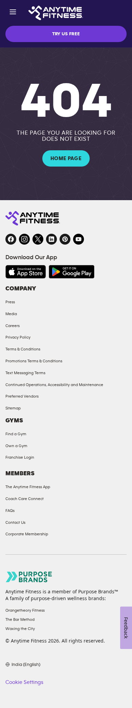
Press (10, 302)
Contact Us (15, 522)
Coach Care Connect (24, 499)
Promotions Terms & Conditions (33, 361)
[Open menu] (12, 13)
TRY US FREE (66, 34)
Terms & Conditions (22, 349)
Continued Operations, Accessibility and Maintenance (54, 385)
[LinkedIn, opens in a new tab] (51, 239)
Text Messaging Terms (25, 373)
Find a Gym (15, 434)
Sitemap (13, 408)
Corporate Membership (26, 534)
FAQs (10, 511)
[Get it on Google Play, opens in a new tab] (71, 272)
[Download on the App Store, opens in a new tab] (25, 272)
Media (11, 314)
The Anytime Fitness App (27, 487)
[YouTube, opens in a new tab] (78, 239)
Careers (12, 326)
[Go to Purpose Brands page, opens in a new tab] (29, 577)
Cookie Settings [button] (24, 682)
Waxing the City (20, 629)
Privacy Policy (17, 337)
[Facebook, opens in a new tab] (10, 239)
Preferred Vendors (22, 396)
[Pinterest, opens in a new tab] (65, 239)
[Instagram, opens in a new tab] (24, 239)
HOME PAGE (66, 158)
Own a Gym (16, 446)
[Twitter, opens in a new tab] (37, 239)
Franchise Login (19, 457)
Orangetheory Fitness (25, 610)
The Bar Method (20, 619)
